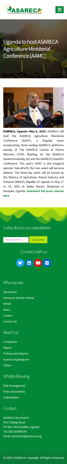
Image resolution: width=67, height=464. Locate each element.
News (6, 309)
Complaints (10, 342)
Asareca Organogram (16, 359)
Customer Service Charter (18, 298)
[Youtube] (38, 263)
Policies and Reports (15, 353)
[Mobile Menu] (59, 9)
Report (7, 347)
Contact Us (10, 321)
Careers (8, 315)
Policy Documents (14, 391)
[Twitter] (20, 263)
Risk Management (14, 385)
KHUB (7, 304)
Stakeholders (11, 397)
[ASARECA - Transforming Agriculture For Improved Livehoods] (23, 10)
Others (7, 365)
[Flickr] (47, 263)
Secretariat (10, 292)
